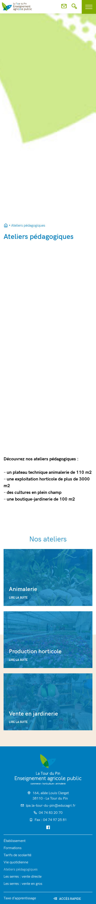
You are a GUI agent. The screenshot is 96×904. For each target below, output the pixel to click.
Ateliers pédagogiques (21, 869)
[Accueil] (48, 769)
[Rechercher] (74, 7)
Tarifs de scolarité (17, 855)
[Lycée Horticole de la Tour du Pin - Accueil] (6, 225)
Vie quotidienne (16, 862)
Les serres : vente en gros (23, 884)
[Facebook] (48, 828)
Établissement (14, 841)
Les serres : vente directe (23, 877)
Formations (12, 848)
